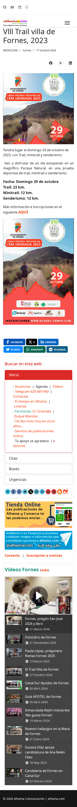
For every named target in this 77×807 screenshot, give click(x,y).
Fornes (27, 50)
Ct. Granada (41, 411)
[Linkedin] (19, 7)
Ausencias (23, 386)
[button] (38, 375)
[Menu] (67, 23)
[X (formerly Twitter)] (60, 62)
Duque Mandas (26, 416)
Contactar (21, 396)
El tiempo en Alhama (31, 401)
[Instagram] (26, 7)
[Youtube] (12, 7)
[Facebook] (4, 7)
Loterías (20, 406)
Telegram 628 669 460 (32, 391)
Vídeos (58, 386)
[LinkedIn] (70, 62)
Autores (19, 446)
